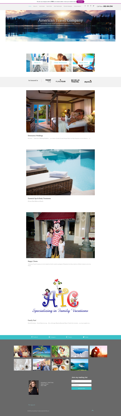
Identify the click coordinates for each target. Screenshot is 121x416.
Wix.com (47, 410)
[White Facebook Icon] (32, 337)
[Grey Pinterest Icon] (91, 6)
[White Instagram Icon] (49, 337)
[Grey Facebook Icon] (85, 6)
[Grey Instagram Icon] (88, 6)
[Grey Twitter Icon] (93, 6)
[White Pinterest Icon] (67, 337)
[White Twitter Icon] (84, 337)
